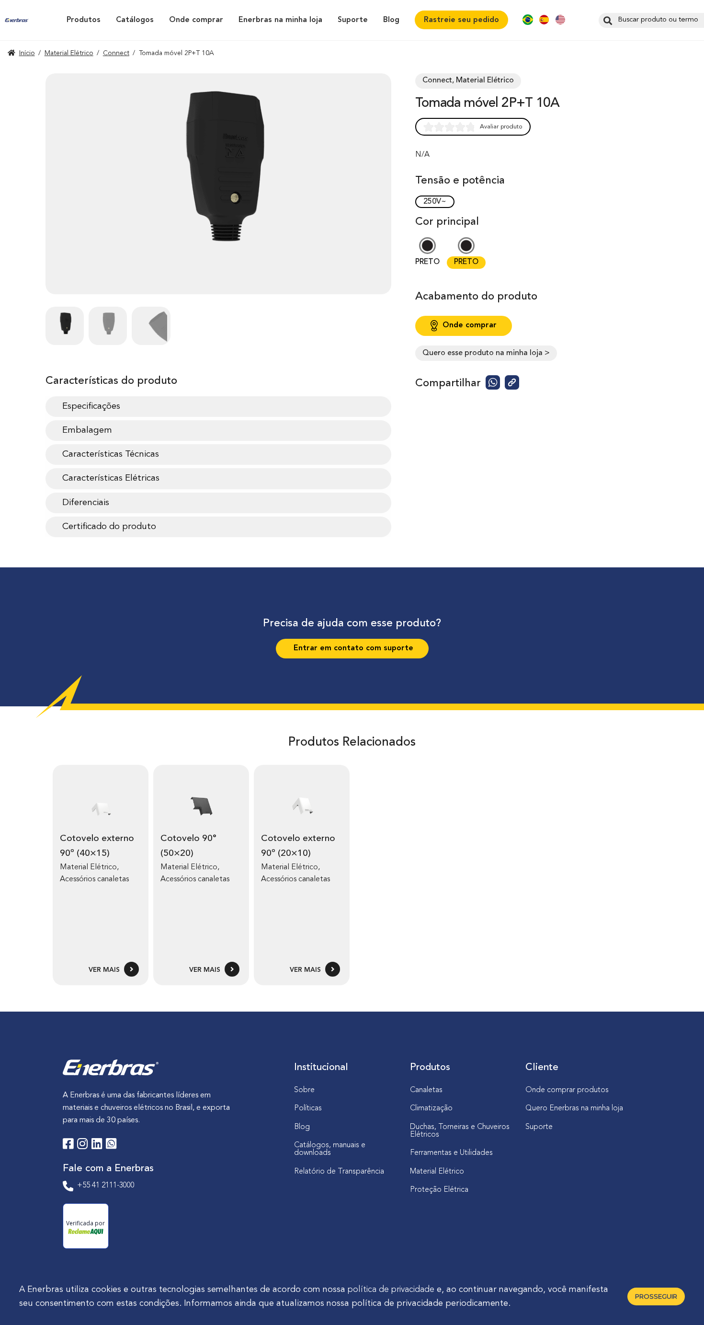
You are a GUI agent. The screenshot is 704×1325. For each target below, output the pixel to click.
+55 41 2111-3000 (106, 1185)
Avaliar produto (501, 127)
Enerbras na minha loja (280, 20)
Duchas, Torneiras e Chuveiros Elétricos (460, 1131)
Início (27, 53)
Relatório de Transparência (339, 1171)
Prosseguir (656, 1296)
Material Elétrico (69, 53)
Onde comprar (196, 20)
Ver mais (105, 970)
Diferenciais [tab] (85, 502)
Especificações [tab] (91, 406)
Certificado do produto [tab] (109, 526)
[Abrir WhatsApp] (680, 1300)
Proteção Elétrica (439, 1190)
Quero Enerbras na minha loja (574, 1108)
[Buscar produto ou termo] (606, 20)
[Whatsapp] (111, 1145)
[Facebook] (68, 1145)
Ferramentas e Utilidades (451, 1153)
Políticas (308, 1108)
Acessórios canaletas (94, 879)
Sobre (304, 1090)
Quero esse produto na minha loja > (486, 353)
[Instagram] (82, 1145)
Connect (116, 53)
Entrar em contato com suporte (352, 648)
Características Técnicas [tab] (110, 454)
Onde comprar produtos (567, 1090)
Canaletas (426, 1090)
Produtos (84, 20)
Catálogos (135, 20)
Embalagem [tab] (87, 430)
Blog (391, 20)
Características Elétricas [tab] (110, 478)
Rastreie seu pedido (461, 20)
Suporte (353, 20)
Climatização (431, 1108)
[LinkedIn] (96, 1145)
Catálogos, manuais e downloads (329, 1149)
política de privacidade (391, 1289)
